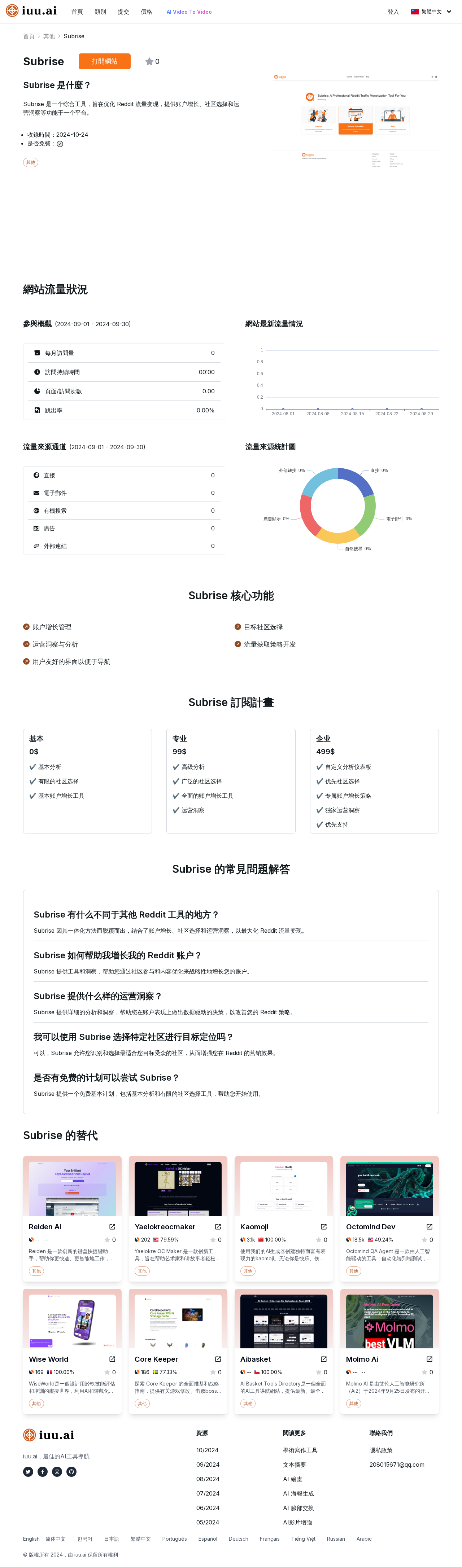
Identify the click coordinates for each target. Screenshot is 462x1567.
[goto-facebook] (43, 1472)
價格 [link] (146, 11)
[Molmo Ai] (429, 1359)
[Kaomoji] (323, 1226)
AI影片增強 (297, 1522)
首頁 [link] (77, 11)
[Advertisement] (231, 217)
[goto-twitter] (28, 1472)
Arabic (364, 1539)
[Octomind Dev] (429, 1226)
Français (270, 1539)
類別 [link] (100, 11)
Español (208, 1539)
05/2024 (207, 1522)
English (31, 1539)
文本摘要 (294, 1464)
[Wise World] (112, 1359)
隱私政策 (381, 1450)
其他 (49, 36)
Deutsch (238, 1539)
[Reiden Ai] (112, 1226)
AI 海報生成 (298, 1493)
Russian (336, 1539)
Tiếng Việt (303, 1539)
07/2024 (208, 1493)
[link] (33, 10)
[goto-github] (71, 1472)
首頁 (29, 36)
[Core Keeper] (218, 1359)
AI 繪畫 (292, 1479)
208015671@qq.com (397, 1464)
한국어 (84, 1539)
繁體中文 (432, 11)
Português (174, 1539)
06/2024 (208, 1507)
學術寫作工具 (300, 1450)
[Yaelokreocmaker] (218, 1226)
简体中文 (55, 1539)
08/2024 (208, 1479)
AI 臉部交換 (298, 1507)
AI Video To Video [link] (189, 12)
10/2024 (207, 1450)
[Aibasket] (323, 1359)
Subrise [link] (74, 36)
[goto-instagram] (57, 1472)
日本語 (111, 1539)
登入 (393, 11)
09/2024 (208, 1464)
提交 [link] (123, 11)
